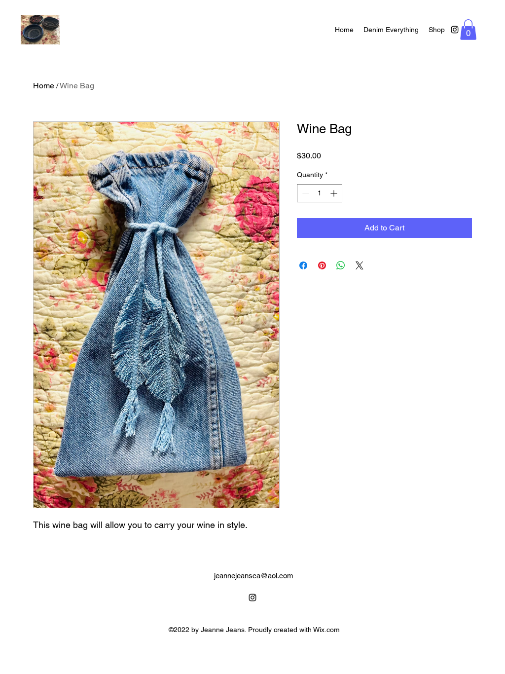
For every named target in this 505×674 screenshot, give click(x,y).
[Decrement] (304, 193)
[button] (468, 29)
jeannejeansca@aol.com (253, 575)
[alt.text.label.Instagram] (455, 30)
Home (43, 85)
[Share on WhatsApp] (341, 265)
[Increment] (334, 193)
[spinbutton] (319, 193)
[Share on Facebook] (303, 265)
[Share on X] (359, 265)
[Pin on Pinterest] (322, 265)
